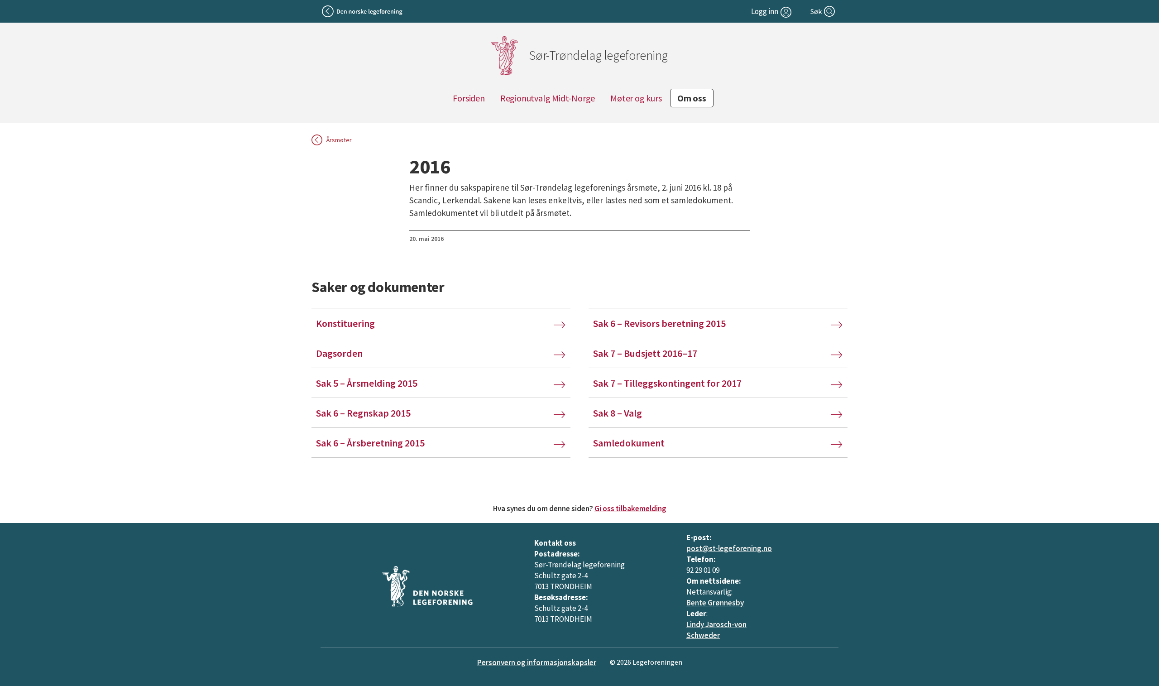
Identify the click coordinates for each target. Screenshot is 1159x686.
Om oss (691, 98)
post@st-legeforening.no (729, 548)
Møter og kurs (635, 98)
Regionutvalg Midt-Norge (547, 98)
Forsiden (468, 98)
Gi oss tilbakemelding (630, 508)
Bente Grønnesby (715, 603)
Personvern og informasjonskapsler (536, 662)
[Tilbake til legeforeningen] (363, 11)
